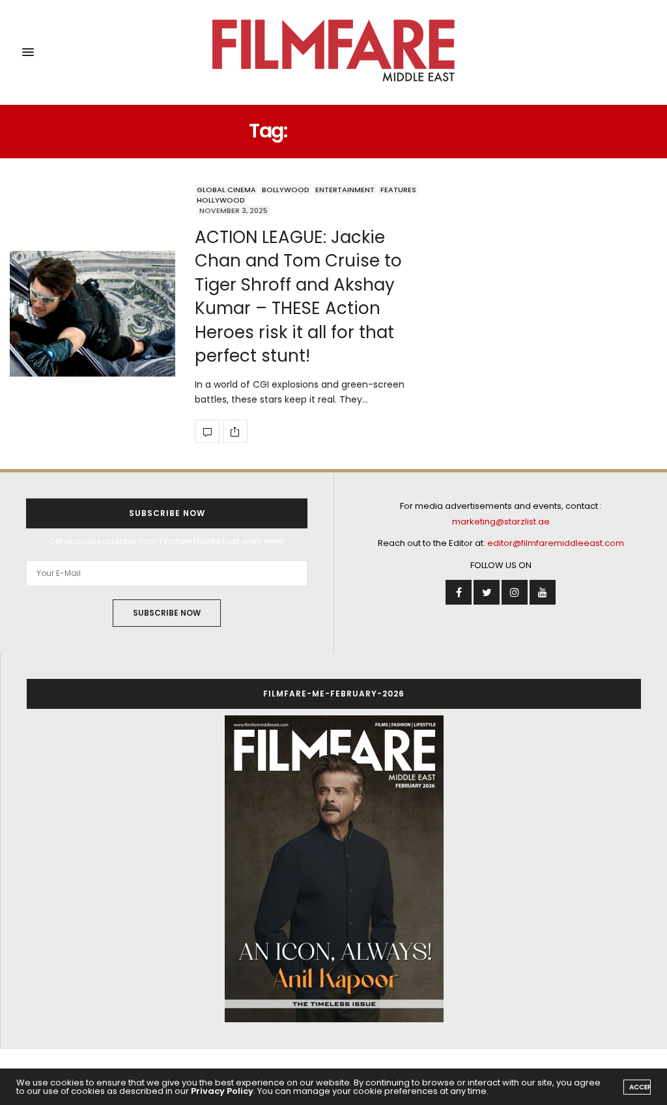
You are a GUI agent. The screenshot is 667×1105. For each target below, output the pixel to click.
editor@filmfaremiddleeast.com (555, 543)
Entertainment (345, 189)
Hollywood (221, 200)
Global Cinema (226, 189)
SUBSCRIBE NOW (167, 612)
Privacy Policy (222, 1091)
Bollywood (285, 189)
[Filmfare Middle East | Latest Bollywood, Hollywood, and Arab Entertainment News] (333, 52)
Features (398, 189)
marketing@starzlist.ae (501, 521)
